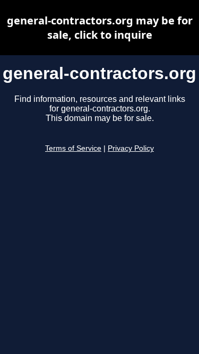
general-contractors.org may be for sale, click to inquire (100, 27)
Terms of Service (73, 148)
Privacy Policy (131, 148)
